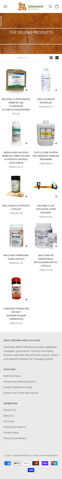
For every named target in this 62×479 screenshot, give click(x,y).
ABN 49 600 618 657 (49, 455)
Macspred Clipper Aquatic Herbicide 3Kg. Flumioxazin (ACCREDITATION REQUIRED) (16, 104)
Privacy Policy (11, 432)
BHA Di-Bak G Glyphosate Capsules (16, 207)
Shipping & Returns (14, 426)
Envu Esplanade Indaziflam (46, 101)
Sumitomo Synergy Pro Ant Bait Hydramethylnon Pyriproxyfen (16, 313)
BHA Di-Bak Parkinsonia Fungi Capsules (16, 257)
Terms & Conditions (14, 438)
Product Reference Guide (17, 387)
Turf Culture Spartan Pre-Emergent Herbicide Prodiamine (46, 156)
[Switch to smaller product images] (57, 57)
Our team (8, 421)
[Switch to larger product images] (51, 57)
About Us (8, 415)
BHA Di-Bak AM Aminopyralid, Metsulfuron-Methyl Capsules (46, 260)
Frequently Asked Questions (19, 381)
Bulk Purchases (12, 375)
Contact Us (9, 410)
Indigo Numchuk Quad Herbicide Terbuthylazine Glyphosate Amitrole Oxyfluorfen (16, 157)
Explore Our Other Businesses (20, 392)
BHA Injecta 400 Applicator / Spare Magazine (46, 209)
